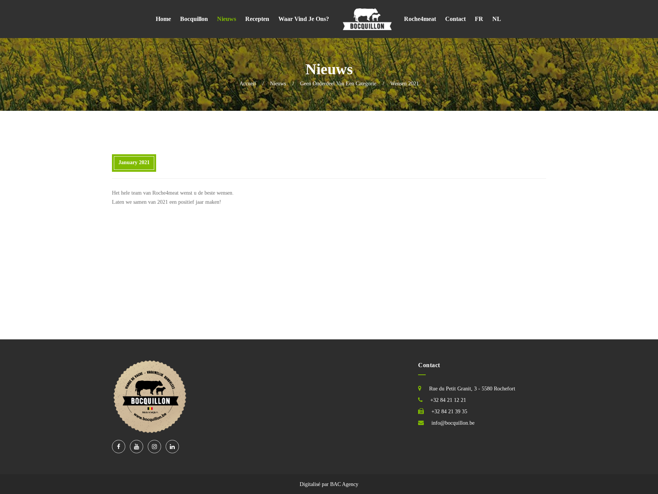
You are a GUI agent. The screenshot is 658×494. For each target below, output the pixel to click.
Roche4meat (420, 19)
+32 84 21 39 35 (449, 411)
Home (163, 19)
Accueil (248, 83)
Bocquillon (194, 19)
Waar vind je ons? (303, 19)
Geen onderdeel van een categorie (338, 83)
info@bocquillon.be (452, 423)
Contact (455, 19)
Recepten (257, 19)
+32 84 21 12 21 (448, 400)
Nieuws (226, 19)
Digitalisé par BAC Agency (329, 484)
